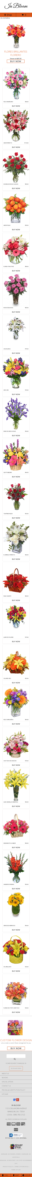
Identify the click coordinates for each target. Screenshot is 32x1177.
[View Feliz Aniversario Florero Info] (16, 84)
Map (16, 1175)
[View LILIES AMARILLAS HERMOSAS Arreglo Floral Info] (16, 784)
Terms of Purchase (21, 1166)
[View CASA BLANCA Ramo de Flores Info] (16, 328)
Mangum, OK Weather (7, 1160)
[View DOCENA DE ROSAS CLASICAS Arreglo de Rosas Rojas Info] (16, 167)
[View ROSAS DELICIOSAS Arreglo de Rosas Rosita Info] (16, 290)
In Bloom (16, 6)
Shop (9, 14)
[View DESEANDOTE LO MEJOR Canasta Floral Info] (16, 826)
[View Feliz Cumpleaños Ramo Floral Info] (16, 702)
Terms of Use (16, 1170)
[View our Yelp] (17, 1101)
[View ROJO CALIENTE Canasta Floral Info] (16, 579)
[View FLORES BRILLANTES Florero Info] (16, 36)
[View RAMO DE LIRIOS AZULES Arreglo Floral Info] (16, 414)
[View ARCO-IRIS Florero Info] (16, 373)
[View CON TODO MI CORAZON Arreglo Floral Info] (16, 743)
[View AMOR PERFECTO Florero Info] (16, 125)
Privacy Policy (8, 1166)
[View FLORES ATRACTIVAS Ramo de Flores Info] (16, 249)
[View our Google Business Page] (14, 1101)
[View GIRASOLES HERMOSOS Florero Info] (16, 905)
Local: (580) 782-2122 (16, 1114)
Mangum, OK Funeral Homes (11, 1154)
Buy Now (15, 61)
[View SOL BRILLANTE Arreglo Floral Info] (16, 949)
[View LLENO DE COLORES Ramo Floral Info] (16, 616)
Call (5, 1175)
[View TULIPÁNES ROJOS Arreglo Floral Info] (16, 496)
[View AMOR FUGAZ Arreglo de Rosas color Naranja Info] (16, 208)
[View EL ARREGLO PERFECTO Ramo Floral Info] (16, 537)
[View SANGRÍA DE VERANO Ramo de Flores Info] (16, 867)
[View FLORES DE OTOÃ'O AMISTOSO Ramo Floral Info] (16, 990)
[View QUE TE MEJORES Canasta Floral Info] (16, 455)
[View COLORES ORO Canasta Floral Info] (16, 661)
